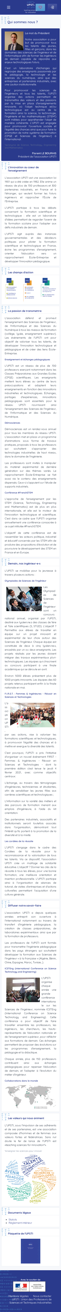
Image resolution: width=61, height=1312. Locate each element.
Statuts (13, 1219)
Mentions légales (18, 1296)
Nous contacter (42, 1296)
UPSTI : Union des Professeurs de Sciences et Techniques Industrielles (30, 1301)
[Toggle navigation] (8, 7)
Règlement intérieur (20, 1222)
